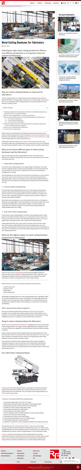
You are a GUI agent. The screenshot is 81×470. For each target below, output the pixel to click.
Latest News (56, 3)
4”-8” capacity (31, 426)
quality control (6, 438)
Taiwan (64, 450)
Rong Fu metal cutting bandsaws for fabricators (16, 127)
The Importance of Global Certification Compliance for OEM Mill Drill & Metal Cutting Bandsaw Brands (67, 78)
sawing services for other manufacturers (34, 137)
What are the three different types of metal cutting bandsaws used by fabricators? (24, 117)
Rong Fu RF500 (8, 388)
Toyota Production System (36, 311)
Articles (2, 6)
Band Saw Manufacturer (5, 456)
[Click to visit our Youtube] (70, 458)
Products (39, 3)
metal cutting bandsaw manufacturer (17, 324)
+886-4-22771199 (66, 452)
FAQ (34, 458)
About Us (32, 3)
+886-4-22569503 (67, 453)
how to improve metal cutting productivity (30, 141)
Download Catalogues (37, 456)
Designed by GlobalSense (36, 468)
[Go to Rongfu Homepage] (3, 2)
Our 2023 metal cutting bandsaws (12, 129)
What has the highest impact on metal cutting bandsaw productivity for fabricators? (25, 124)
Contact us (5, 434)
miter (40, 335)
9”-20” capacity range (7, 393)
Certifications (48, 3)
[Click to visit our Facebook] (70, 3)
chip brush (22, 418)
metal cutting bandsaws (17, 426)
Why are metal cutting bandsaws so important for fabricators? (19, 115)
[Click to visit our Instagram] (73, 3)
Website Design (46, 468)
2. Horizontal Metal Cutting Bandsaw (14, 120)
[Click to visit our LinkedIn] (73, 458)
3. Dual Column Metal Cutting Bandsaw (15, 122)
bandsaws (38, 98)
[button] (68, 3)
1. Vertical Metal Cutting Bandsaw (14, 119)
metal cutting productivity (18, 272)
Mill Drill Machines (20, 456)
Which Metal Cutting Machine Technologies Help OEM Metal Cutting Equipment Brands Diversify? (68, 124)
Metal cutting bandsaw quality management (16, 125)
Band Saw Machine (20, 453)
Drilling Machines (20, 458)
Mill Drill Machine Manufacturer (7, 453)
